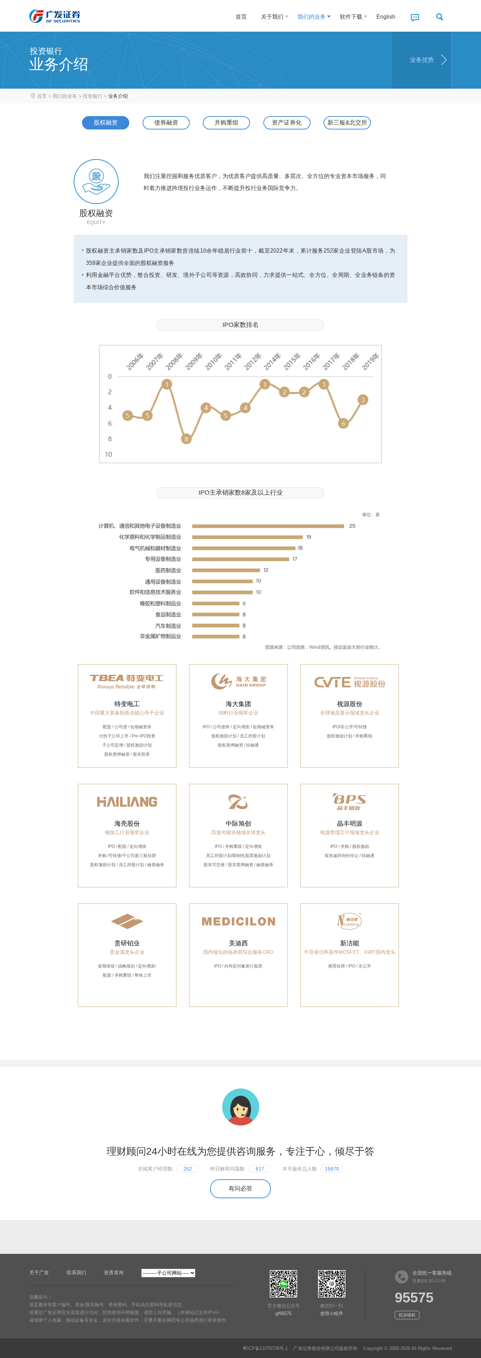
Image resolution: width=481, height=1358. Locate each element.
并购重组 (226, 122)
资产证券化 (287, 122)
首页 (241, 17)
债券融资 (166, 122)
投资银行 (92, 96)
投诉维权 (407, 1315)
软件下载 (351, 17)
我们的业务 (312, 17)
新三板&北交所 (347, 122)
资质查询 (114, 1272)
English (385, 17)
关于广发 (39, 1272)
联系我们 (76, 1272)
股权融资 (106, 122)
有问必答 (240, 1188)
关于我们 (272, 17)
